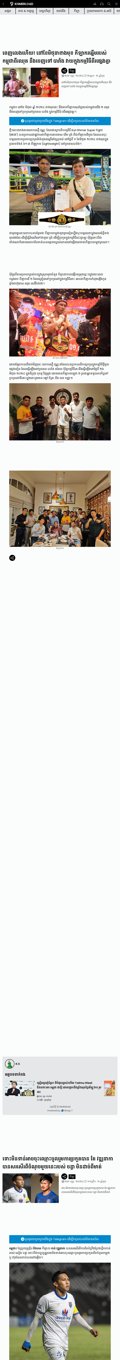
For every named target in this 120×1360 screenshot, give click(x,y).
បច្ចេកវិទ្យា (44, 11)
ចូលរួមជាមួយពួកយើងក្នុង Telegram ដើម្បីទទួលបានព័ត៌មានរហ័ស (62, 121)
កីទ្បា (76, 11)
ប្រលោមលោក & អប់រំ (99, 11)
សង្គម (8, 11)
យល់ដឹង (60, 11)
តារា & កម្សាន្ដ (26, 11)
